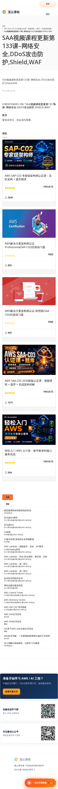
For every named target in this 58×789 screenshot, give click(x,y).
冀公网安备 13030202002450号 (29, 765)
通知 (5, 624)
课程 (7, 504)
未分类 (6, 617)
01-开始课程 (8, 610)
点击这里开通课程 (11, 692)
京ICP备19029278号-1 (24, 769)
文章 (7, 497)
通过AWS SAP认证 (24, 520)
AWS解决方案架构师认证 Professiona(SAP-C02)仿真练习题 (25, 245)
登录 (28, 120)
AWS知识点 (8, 513)
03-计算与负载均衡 (11, 520)
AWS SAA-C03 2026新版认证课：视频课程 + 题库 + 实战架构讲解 (28, 382)
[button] (48, 4)
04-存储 (7, 535)
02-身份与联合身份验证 (12, 595)
